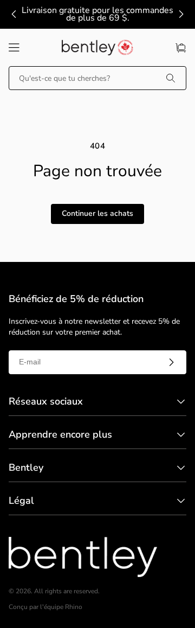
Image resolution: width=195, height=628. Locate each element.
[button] (14, 47)
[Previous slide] (14, 14)
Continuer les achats (97, 213)
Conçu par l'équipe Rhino (45, 607)
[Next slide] (181, 14)
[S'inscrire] (171, 362)
